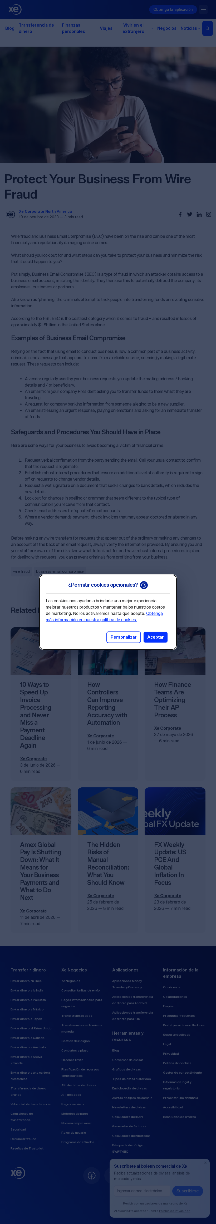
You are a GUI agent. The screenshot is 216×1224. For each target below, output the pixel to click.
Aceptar (155, 637)
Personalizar (124, 637)
